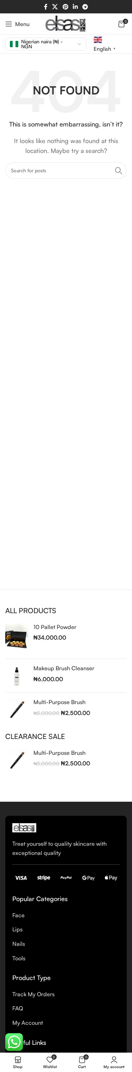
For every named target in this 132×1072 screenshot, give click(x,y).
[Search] (119, 170)
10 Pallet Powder (54, 626)
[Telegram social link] (85, 6)
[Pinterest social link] (65, 6)
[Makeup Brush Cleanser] (16, 675)
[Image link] (24, 827)
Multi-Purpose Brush (59, 702)
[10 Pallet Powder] (16, 638)
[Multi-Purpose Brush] (16, 709)
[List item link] (66, 915)
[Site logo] (66, 23)
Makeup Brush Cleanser (63, 668)
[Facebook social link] (46, 6)
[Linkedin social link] (75, 6)
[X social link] (55, 6)
